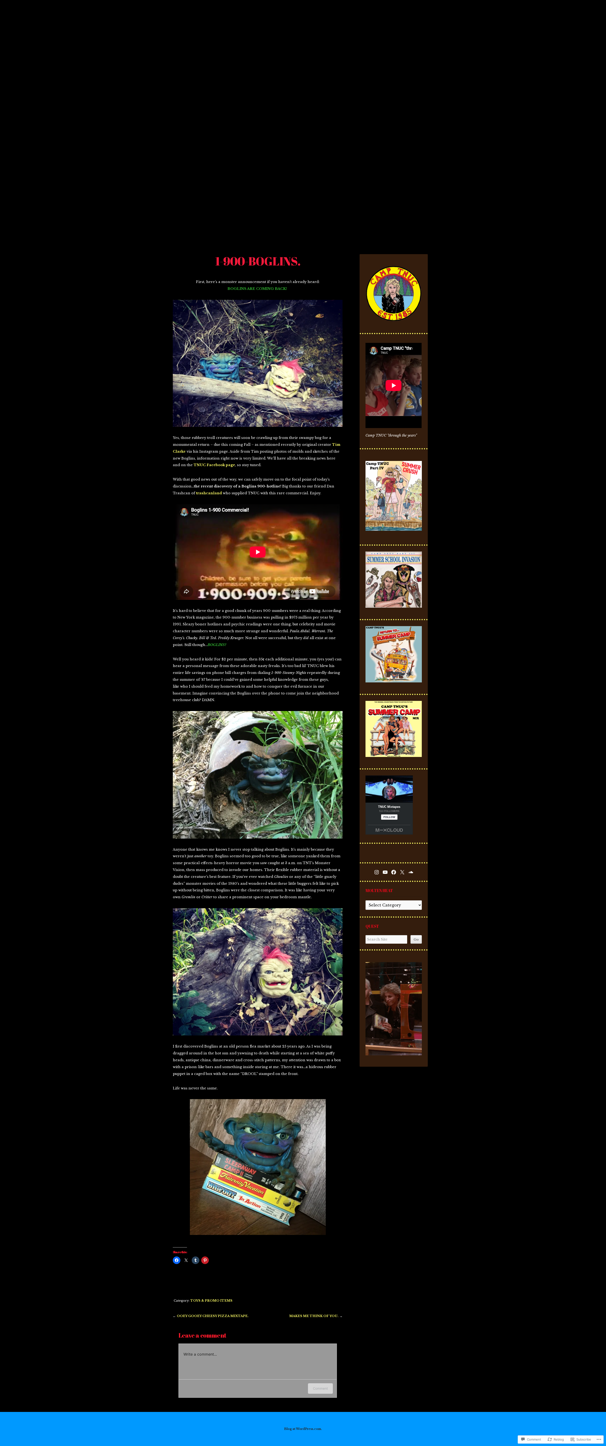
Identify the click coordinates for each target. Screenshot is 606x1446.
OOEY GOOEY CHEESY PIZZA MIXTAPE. (213, 1316)
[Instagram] (376, 872)
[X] (402, 872)
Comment (320, 1388)
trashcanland (209, 493)
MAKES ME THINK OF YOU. (314, 1316)
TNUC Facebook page (214, 465)
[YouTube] (385, 872)
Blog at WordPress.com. (303, 1429)
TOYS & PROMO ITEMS (211, 1300)
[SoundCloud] (411, 872)
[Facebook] (394, 872)
